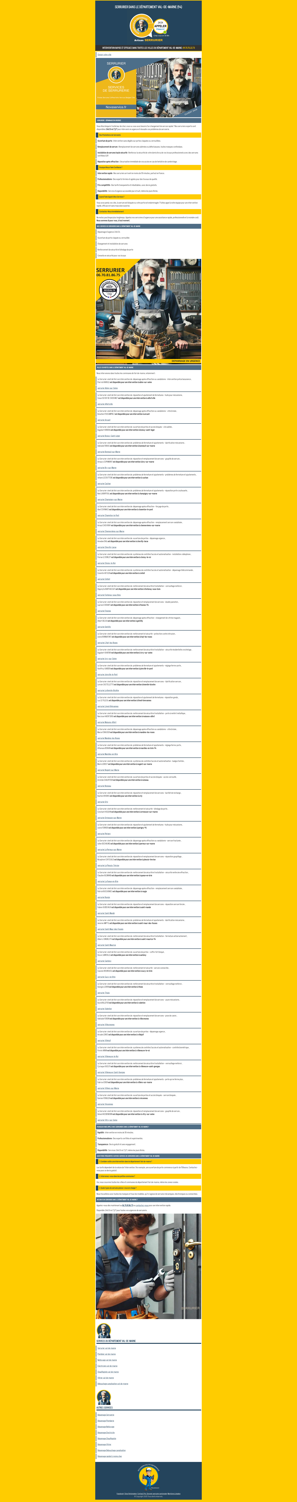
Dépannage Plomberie (106, 1420)
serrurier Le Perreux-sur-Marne (110, 849)
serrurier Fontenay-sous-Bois (109, 595)
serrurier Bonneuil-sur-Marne (109, 451)
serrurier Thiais (104, 992)
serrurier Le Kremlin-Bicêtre (108, 690)
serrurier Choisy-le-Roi (107, 563)
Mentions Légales (174, 1493)
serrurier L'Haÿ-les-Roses (108, 642)
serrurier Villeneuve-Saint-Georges (111, 1072)
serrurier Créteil (104, 579)
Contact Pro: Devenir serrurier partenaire (152, 1493)
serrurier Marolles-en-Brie (108, 754)
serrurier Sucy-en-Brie (106, 976)
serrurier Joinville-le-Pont (108, 674)
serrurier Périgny (104, 833)
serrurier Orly (103, 801)
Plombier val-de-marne (107, 1354)
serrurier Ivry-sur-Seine (107, 658)
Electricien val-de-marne (107, 1366)
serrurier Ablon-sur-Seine (108, 388)
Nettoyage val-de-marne (107, 1360)
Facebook (120, 1493)
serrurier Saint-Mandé (106, 913)
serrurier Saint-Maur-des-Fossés (110, 929)
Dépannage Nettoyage (106, 1426)
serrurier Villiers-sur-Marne (108, 1088)
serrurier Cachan (104, 483)
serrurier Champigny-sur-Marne (110, 499)
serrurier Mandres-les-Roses (109, 738)
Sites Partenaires (130, 1493)
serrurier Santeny (104, 961)
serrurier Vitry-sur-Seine (107, 1120)
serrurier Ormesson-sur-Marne (110, 817)
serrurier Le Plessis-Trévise (108, 865)
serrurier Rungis (104, 897)
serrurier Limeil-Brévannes (108, 706)
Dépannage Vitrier (104, 1444)
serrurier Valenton (105, 1008)
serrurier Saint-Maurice (107, 945)
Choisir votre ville (104, 54)
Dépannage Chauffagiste (107, 1438)
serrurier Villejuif (104, 1040)
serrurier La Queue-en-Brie (108, 881)
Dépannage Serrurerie (106, 1414)
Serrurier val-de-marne (107, 1348)
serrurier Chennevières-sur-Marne (111, 531)
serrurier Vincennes (105, 1104)
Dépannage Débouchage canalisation (112, 1450)
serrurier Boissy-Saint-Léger (109, 435)
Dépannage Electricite (106, 1432)
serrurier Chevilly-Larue (107, 547)
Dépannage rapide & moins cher (110, 1456)
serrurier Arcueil (104, 419)
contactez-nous (142, 1205)
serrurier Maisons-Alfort (107, 722)
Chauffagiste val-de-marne (108, 1371)
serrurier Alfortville (105, 404)
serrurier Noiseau (104, 785)
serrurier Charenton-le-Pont (108, 515)
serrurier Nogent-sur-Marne (108, 770)
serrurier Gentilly (104, 626)
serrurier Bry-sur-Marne (107, 467)
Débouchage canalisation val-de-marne (113, 1383)
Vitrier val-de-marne (106, 1377)
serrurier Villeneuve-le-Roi (108, 1056)
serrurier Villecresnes (106, 1024)
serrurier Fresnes (104, 610)
